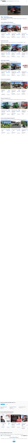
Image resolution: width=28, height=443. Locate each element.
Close (14, 441)
